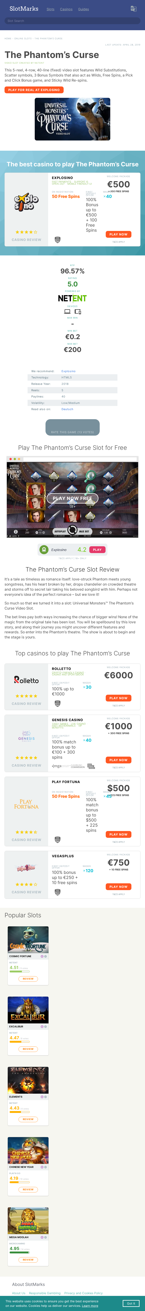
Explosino (62, 178)
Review (28, 978)
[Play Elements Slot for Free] (42, 1096)
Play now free (72, 498)
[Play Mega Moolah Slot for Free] (42, 1237)
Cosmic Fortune (20, 956)
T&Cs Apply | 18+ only (72, 558)
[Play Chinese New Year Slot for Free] (42, 1167)
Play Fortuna (66, 782)
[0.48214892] (45, 956)
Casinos (66, 9)
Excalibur (16, 1026)
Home (8, 38)
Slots (50, 9)
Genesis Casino (67, 720)
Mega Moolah (19, 1237)
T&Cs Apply (118, 242)
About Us (18, 1293)
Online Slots (23, 38)
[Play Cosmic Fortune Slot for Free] (42, 956)
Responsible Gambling (45, 1293)
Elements (15, 1096)
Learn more (90, 1306)
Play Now (119, 234)
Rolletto (61, 669)
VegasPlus (63, 856)
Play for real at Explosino (34, 90)
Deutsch (67, 409)
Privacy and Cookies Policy (83, 1293)
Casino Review (26, 240)
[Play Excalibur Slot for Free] (42, 1026)
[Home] (24, 9)
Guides (83, 9)
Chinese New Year (21, 1167)
